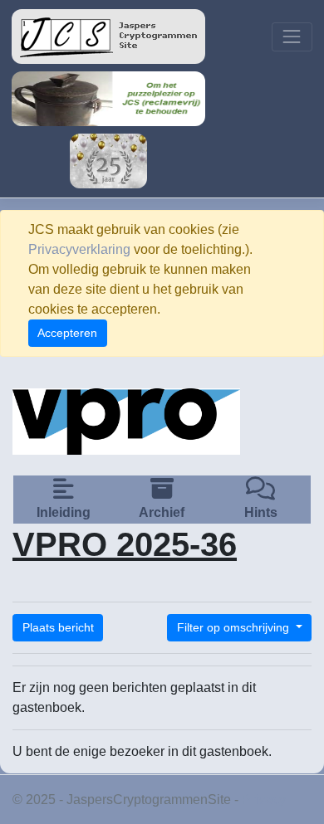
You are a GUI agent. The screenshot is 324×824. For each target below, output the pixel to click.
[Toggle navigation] (292, 36)
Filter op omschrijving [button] (234, 627)
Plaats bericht (58, 627)
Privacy (264, 799)
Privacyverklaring (79, 249)
